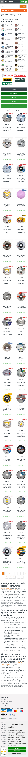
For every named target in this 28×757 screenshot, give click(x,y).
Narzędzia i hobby (10, 14)
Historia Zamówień (6, 701)
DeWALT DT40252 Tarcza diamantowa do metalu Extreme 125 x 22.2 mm (7, 411)
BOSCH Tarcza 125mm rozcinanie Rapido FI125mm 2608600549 (7, 309)
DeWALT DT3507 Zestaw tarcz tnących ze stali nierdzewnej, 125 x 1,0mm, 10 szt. (21, 232)
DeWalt (22, 662)
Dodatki (19, 14)
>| (21, 577)
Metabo (8, 664)
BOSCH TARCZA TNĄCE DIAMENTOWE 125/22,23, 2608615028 (21, 436)
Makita (2, 664)
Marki (2, 745)
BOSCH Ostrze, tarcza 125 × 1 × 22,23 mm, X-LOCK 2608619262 (7, 155)
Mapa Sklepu (4, 743)
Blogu (3, 746)
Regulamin (4, 728)
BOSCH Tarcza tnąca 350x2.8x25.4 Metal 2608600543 (21, 462)
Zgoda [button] (17, 748)
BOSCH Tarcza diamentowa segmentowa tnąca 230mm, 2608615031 (7, 513)
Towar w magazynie (15, 110)
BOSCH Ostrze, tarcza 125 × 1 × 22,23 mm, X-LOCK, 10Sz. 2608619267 (7, 385)
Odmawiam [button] (17, 750)
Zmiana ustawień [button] (16, 753)
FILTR (14, 89)
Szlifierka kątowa (5, 588)
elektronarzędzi (12, 589)
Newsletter (4, 705)
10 (10, 577)
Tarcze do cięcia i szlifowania (8, 15)
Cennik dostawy (5, 730)
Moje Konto (4, 699)
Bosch (18, 662)
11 (13, 577)
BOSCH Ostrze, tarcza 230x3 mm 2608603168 (21, 537)
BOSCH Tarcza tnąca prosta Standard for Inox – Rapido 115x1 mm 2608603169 (7, 258)
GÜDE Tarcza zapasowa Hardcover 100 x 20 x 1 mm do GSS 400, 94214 (7, 360)
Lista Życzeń (4, 703)
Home (2, 14)
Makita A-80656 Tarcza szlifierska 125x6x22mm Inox (21, 308)
